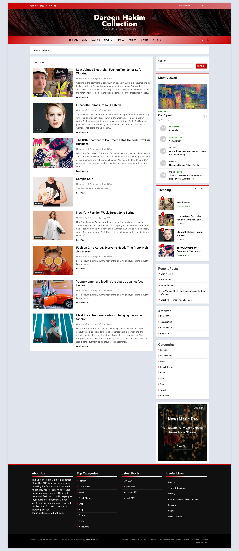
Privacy (171, 493)
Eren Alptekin (165, 115)
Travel (120, 40)
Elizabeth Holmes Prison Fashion (98, 105)
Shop (162, 372)
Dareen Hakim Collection (119, 20)
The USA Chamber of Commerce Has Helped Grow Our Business (189, 251)
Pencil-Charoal (176, 137)
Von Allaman (184, 6)
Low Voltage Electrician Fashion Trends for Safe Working (189, 219)
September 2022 (167, 328)
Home (75, 40)
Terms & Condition (176, 488)
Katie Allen (174, 130)
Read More (81, 97)
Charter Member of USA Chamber (183, 499)
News (47, 165)
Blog (84, 40)
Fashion (95, 40)
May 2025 (164, 316)
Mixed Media (163, 111)
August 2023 (166, 322)
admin (81, 78)
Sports (108, 40)
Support (172, 482)
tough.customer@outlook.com (48, 513)
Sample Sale (84, 179)
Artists (157, 40)
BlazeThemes (92, 539)
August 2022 (166, 333)
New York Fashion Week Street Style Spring (105, 212)
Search (162, 60)
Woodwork (174, 126)
